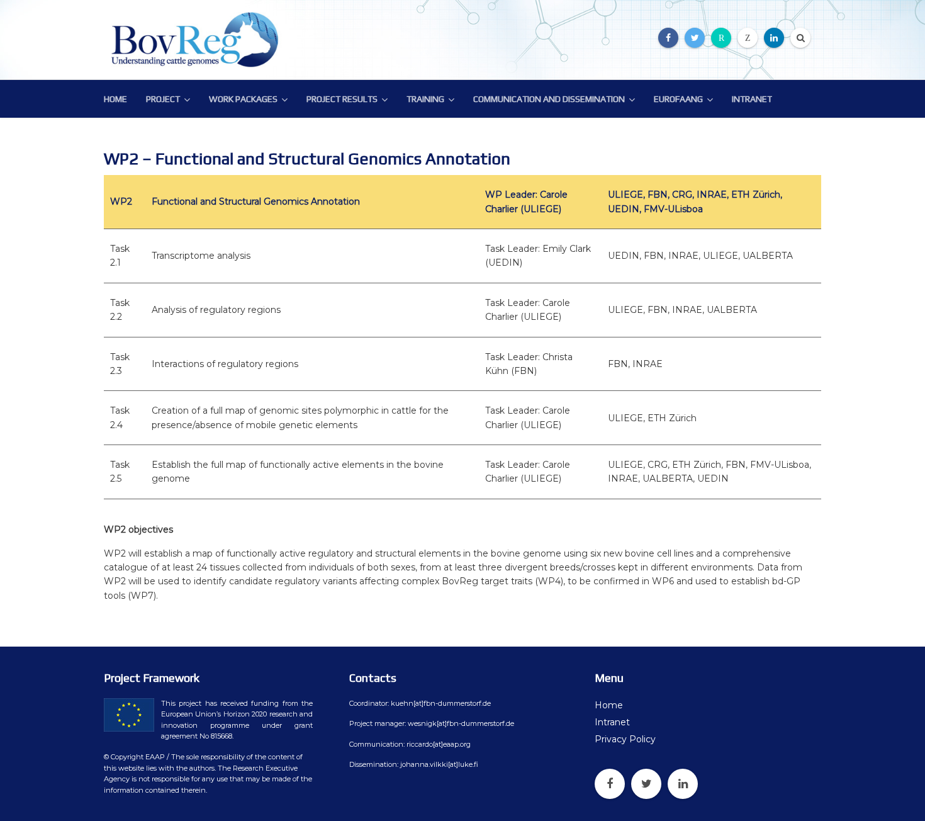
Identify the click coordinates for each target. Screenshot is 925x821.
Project (163, 99)
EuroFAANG (678, 99)
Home (115, 99)
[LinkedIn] (774, 38)
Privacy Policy (625, 739)
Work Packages (243, 99)
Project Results (342, 99)
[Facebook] (668, 38)
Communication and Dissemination (549, 99)
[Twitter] (695, 38)
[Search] (800, 38)
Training (425, 99)
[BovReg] (198, 39)
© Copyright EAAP (134, 756)
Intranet (752, 99)
